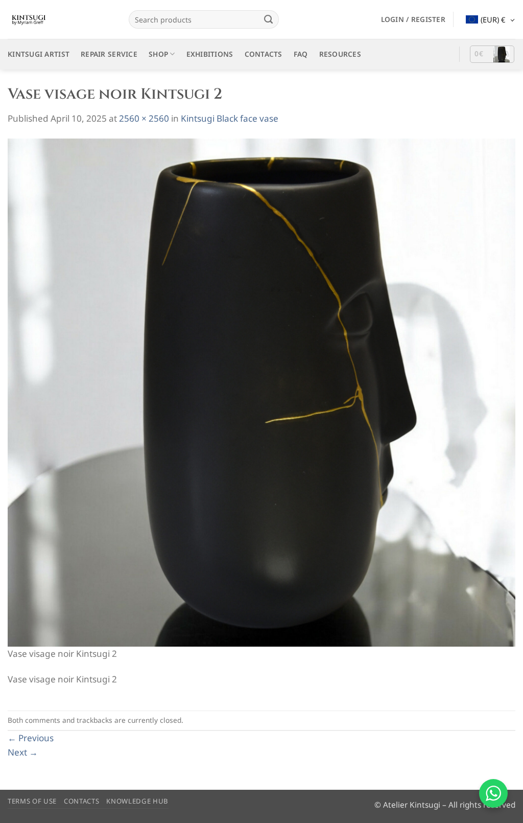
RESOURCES (340, 54)
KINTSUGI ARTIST (38, 54)
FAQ (301, 54)
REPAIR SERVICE (109, 54)
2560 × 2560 (144, 118)
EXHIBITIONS (209, 54)
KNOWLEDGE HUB (137, 801)
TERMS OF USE (32, 801)
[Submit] (268, 19)
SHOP (158, 54)
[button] (413, 19)
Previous (31, 738)
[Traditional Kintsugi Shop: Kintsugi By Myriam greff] (60, 19)
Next (23, 752)
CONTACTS (263, 54)
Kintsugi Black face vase (229, 118)
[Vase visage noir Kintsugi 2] (261, 392)
